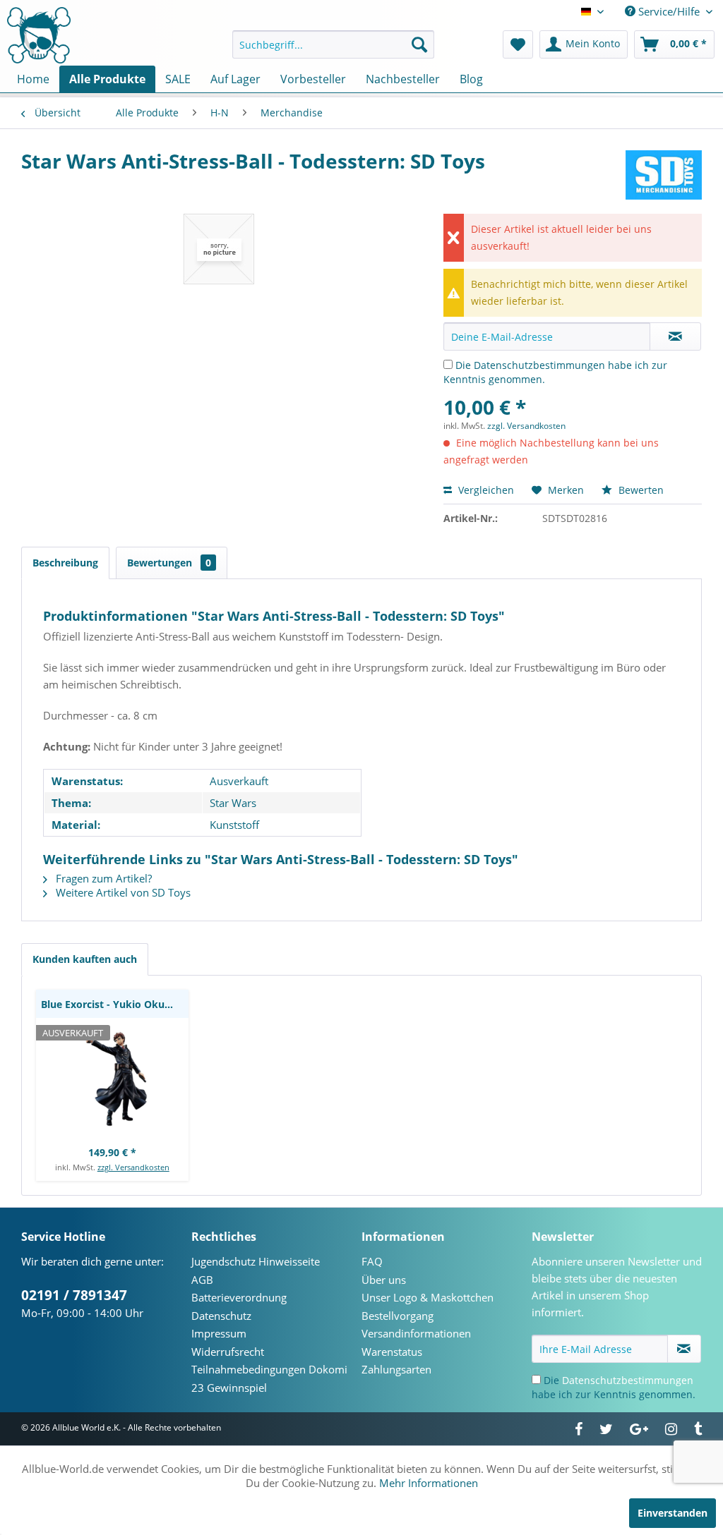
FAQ (372, 1261)
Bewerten (640, 490)
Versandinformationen (416, 1333)
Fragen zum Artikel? (102, 878)
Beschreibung (65, 562)
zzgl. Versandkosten (526, 426)
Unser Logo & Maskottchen (428, 1297)
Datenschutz (221, 1316)
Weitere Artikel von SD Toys (122, 892)
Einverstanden (672, 1512)
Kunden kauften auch (84, 959)
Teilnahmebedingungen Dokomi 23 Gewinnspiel (269, 1378)
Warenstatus (392, 1352)
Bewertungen (169, 562)
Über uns (384, 1280)
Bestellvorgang (398, 1316)
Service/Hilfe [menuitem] (669, 11)
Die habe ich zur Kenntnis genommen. (613, 1387)
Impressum (218, 1333)
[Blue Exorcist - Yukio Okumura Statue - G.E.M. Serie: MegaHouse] (112, 1078)
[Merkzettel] (518, 44)
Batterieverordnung (239, 1297)
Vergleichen (484, 490)
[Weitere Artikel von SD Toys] (664, 175)
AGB (202, 1280)
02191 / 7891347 (74, 1295)
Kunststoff (234, 825)
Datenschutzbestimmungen (539, 365)
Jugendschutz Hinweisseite (255, 1261)
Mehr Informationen (428, 1483)
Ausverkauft (239, 781)
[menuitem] (333, 44)
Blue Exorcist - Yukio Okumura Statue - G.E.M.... (115, 1004)
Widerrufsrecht (227, 1352)
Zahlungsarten (396, 1369)
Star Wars (233, 803)
